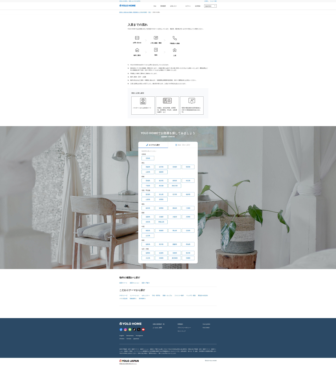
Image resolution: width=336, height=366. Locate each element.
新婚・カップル (167, 295)
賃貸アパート (123, 283)
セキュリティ (146, 295)
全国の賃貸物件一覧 (158, 324)
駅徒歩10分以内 (203, 295)
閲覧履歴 (163, 6)
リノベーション (134, 295)
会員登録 (197, 6)
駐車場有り (142, 298)
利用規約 (180, 324)
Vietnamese (130, 335)
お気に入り (173, 6)
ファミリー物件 (179, 295)
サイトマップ (182, 331)
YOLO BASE (206, 327)
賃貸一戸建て (146, 283)
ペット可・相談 (191, 295)
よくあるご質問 (157, 327)
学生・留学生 (156, 295)
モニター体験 (213, 1)
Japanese (136, 338)
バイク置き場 (123, 298)
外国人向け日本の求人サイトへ (128, 364)
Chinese (121, 338)
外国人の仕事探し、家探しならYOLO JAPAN (129, 1)
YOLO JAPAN (206, 324)
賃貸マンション (134, 283)
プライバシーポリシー (184, 327)
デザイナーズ (123, 295)
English (121, 335)
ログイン (188, 6)
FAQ (155, 6)
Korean (129, 338)
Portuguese (139, 335)
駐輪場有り (133, 298)
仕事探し (206, 1)
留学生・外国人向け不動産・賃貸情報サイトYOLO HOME (133, 12)
